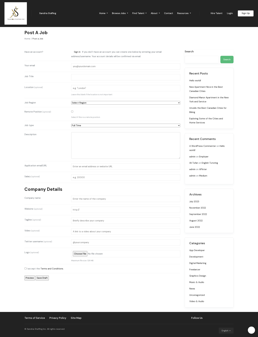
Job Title (29, 76)
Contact (168, 13)
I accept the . (45, 268)
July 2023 (194, 201)
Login (230, 13)
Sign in (77, 51)
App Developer (197, 250)
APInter (203, 169)
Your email (29, 65)
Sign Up (246, 13)
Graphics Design (197, 275)
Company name (32, 197)
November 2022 (197, 207)
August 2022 (196, 220)
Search (189, 51)
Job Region (30, 102)
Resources (183, 13)
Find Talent (138, 13)
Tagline (32, 219)
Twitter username (38, 241)
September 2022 (198, 214)
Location (33, 87)
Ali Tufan (193, 162)
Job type (29, 125)
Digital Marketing (197, 263)
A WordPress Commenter (202, 146)
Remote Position (37, 111)
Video (32, 230)
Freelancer (194, 269)
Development (196, 256)
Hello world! (195, 80)
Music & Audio (196, 282)
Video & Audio (196, 301)
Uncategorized (197, 295)
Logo (31, 252)
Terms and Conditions (51, 268)
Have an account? (33, 51)
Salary (32, 176)
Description (30, 134)
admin (192, 156)
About (154, 13)
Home (102, 13)
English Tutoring (210, 162)
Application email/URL (35, 165)
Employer (203, 156)
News (192, 288)
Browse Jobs (119, 13)
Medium (203, 175)
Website (33, 208)
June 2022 (194, 227)
